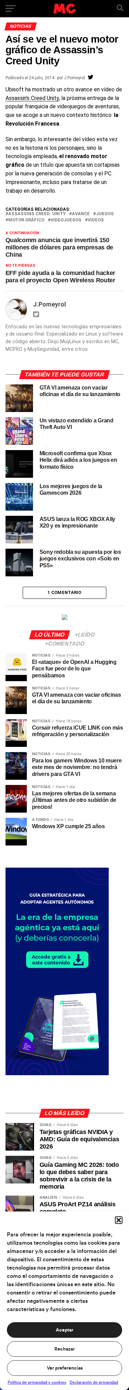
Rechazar (64, 1349)
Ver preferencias (65, 1368)
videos (96, 220)
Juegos (105, 214)
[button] (118, 1220)
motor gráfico (26, 220)
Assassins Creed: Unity (37, 214)
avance (81, 214)
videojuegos (66, 220)
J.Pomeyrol (74, 77)
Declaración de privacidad (93, 1382)
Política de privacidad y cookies (37, 1382)
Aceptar (64, 1330)
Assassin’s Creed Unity (32, 98)
